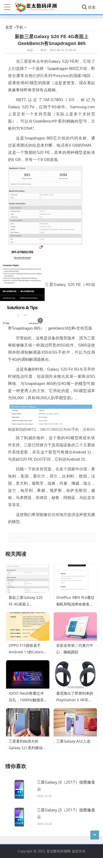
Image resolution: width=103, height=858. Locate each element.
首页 (9, 27)
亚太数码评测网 (58, 851)
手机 (19, 27)
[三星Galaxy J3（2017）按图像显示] (19, 789)
